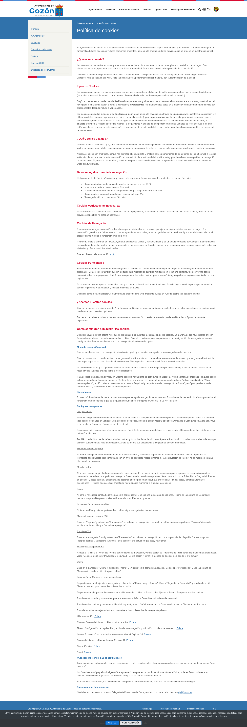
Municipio (35, 42)
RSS (213, 709)
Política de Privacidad (169, 709)
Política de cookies (195, 709)
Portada (35, 29)
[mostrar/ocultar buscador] (199, 10)
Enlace (97, 616)
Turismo (35, 56)
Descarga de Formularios (43, 70)
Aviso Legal (147, 709)
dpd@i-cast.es (185, 692)
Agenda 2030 (37, 63)
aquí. (112, 254)
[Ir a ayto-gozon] (46, 8)
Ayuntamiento (38, 36)
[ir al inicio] (233, 706)
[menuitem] (95, 9)
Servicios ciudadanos (41, 49)
